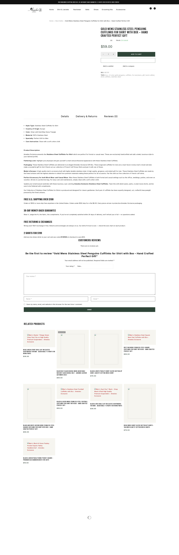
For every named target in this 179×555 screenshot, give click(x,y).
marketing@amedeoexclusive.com (41, 519)
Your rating (70, 266)
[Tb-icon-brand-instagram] (29, 552)
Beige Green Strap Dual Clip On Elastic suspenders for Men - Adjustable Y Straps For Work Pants (39, 351)
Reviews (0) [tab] (111, 116)
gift (143, 75)
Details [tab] (65, 116)
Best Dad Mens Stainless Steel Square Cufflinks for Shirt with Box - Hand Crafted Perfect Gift (139, 349)
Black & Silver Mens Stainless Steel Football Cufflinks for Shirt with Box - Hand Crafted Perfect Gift (72, 403)
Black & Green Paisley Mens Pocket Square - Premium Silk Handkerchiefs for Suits (38, 459)
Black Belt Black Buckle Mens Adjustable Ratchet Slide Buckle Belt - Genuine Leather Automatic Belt (72, 373)
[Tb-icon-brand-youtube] (32, 552)
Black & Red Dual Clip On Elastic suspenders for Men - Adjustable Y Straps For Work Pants (106, 405)
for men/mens (137, 75)
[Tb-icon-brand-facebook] (25, 552)
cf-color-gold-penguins (117, 75)
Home (51, 21)
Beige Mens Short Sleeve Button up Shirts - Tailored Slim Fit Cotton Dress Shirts (139, 426)
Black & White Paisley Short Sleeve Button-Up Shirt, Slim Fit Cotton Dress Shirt (106, 372)
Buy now (128, 60)
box (106, 75)
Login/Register (145, 9)
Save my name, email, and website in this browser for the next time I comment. (54, 304)
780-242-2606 (32, 515)
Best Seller (59, 21)
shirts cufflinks (105, 77)
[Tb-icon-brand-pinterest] (36, 552)
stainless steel (116, 77)
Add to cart (136, 54)
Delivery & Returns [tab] (86, 116)
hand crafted (150, 75)
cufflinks (128, 75)
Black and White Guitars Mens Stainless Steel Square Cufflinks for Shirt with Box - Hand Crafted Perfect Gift (38, 427)
